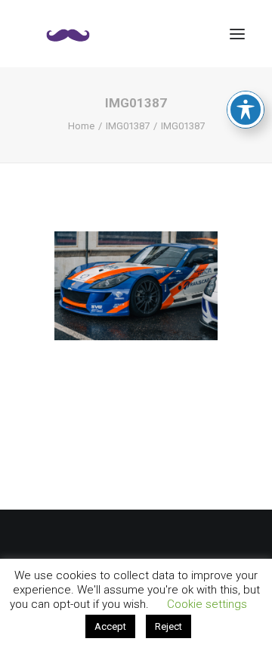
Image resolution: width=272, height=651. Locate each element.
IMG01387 (128, 126)
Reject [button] (168, 626)
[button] (237, 33)
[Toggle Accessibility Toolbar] (245, 109)
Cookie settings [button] (207, 604)
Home (81, 126)
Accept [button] (110, 626)
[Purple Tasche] (68, 33)
